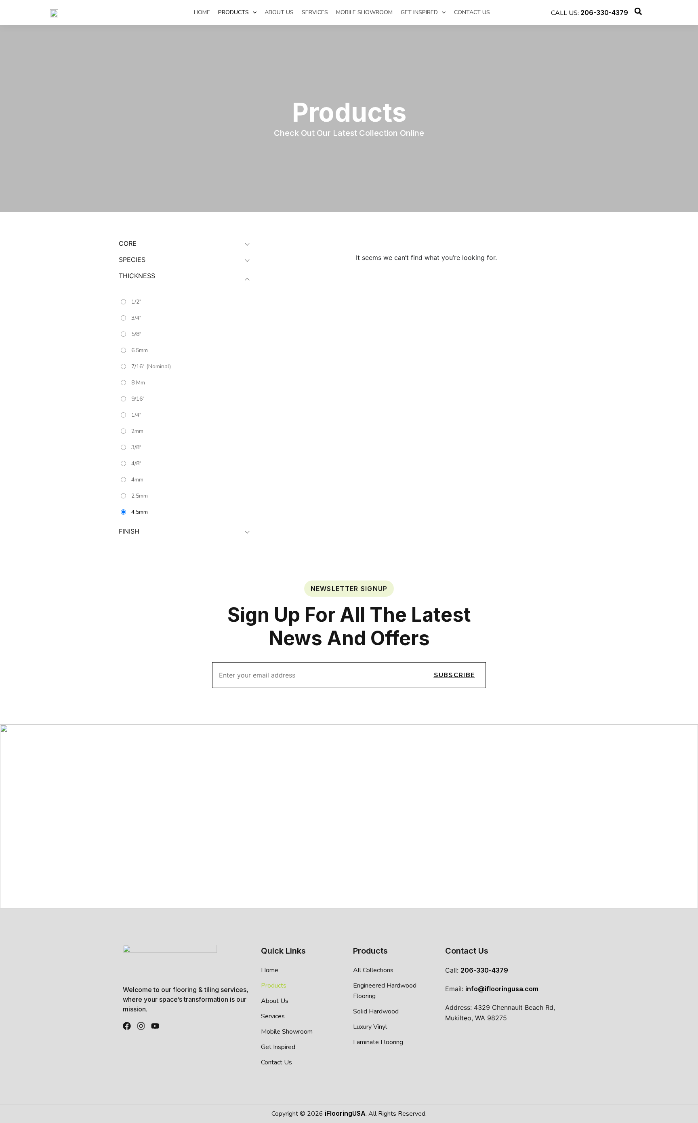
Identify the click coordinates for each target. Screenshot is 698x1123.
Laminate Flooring (378, 1042)
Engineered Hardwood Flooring (384, 991)
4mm (137, 479)
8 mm (138, 382)
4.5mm (139, 512)
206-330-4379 (604, 12)
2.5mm (139, 496)
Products (233, 12)
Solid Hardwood (376, 1011)
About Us (279, 12)
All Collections (373, 970)
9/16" (138, 399)
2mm (137, 431)
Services (315, 12)
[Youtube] (155, 1026)
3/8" (136, 447)
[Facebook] (127, 1026)
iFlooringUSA (345, 1113)
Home (202, 12)
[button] (638, 12)
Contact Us (472, 12)
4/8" (136, 463)
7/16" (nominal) (151, 366)
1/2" (136, 302)
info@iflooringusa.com (501, 989)
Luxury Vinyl (370, 1026)
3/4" (136, 318)
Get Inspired (419, 12)
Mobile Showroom (364, 12)
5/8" (136, 334)
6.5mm (139, 350)
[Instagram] (141, 1026)
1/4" (136, 415)
